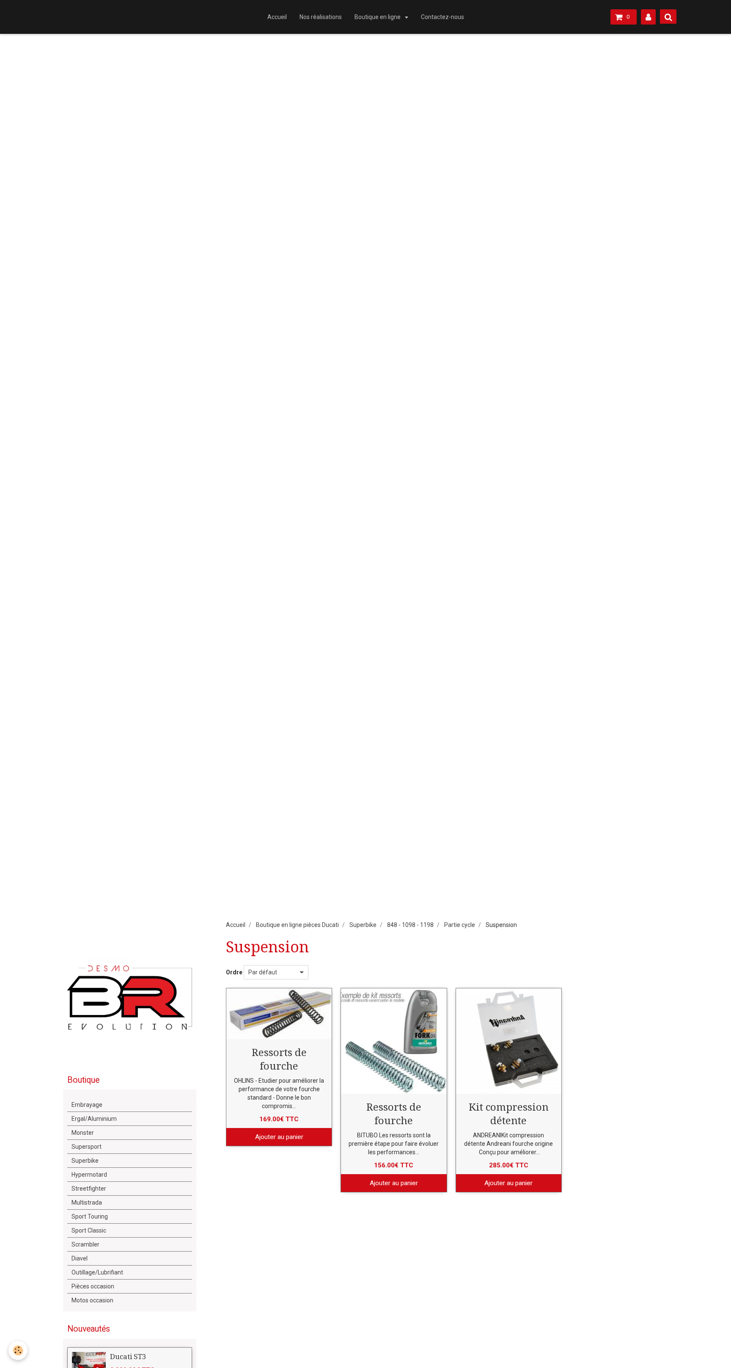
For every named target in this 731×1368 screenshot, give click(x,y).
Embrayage (86, 1104)
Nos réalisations (321, 17)
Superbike (362, 924)
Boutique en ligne (378, 17)
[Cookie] (17, 1350)
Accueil (277, 17)
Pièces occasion (92, 1286)
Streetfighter (88, 1188)
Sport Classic (88, 1230)
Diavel (79, 1258)
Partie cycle (459, 924)
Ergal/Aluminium (94, 1118)
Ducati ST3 (128, 1356)
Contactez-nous (442, 17)
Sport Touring (89, 1216)
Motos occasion (92, 1300)
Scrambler (85, 1244)
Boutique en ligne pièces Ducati (297, 924)
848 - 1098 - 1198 (410, 924)
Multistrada (86, 1202)
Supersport (86, 1146)
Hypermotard (89, 1174)
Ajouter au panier (279, 1137)
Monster (82, 1132)
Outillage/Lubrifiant (97, 1272)
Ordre (234, 972)
